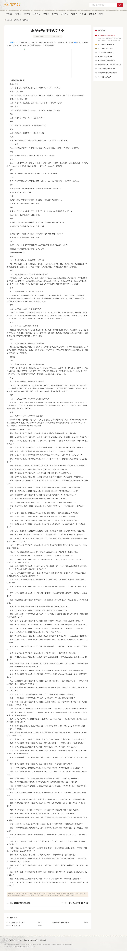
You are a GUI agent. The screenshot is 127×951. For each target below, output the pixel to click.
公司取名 (55, 14)
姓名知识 (92, 14)
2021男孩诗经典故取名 (22, 903)
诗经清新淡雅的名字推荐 (70, 922)
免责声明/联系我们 (10, 940)
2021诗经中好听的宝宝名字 (24, 922)
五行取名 (36, 14)
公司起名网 (17, 20)
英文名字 (74, 14)
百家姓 (101, 14)
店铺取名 (64, 14)
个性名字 (83, 14)
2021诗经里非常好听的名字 (78, 903)
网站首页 (8, 14)
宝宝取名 (27, 14)
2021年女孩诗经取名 (24, 926)
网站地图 (43, 940)
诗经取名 (46, 14)
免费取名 (18, 14)
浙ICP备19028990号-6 (31, 940)
